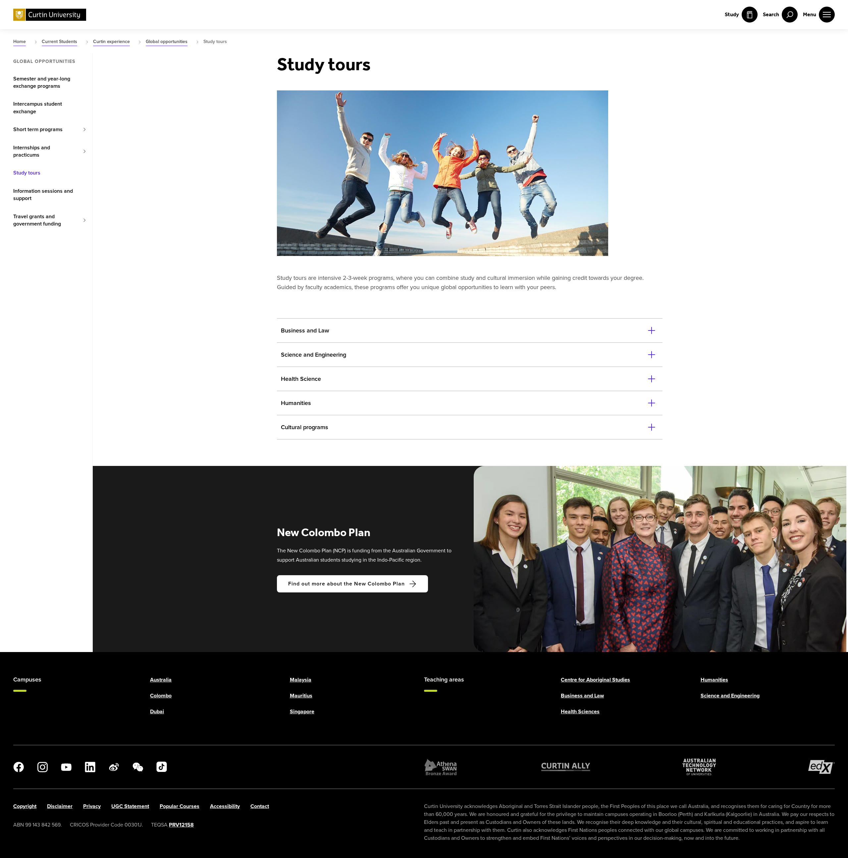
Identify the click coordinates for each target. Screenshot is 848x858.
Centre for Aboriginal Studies (595, 679)
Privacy (92, 806)
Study (732, 14)
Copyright (24, 806)
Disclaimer (60, 806)
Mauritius (301, 695)
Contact (259, 806)
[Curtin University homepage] (49, 15)
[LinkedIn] (90, 767)
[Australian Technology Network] (699, 767)
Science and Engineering (730, 695)
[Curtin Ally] (565, 767)
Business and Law (582, 695)
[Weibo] (114, 767)
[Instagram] (42, 767)
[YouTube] (66, 767)
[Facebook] (18, 767)
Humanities (714, 679)
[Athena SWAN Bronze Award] (440, 767)
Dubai (157, 711)
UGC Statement (130, 806)
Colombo (161, 695)
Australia (161, 679)
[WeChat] (137, 767)
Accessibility (225, 806)
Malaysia (300, 679)
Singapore (302, 711)
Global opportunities (44, 62)
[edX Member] (821, 767)
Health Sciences (580, 711)
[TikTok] (161, 767)
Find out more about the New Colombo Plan (346, 583)
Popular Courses (179, 806)
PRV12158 (181, 825)
